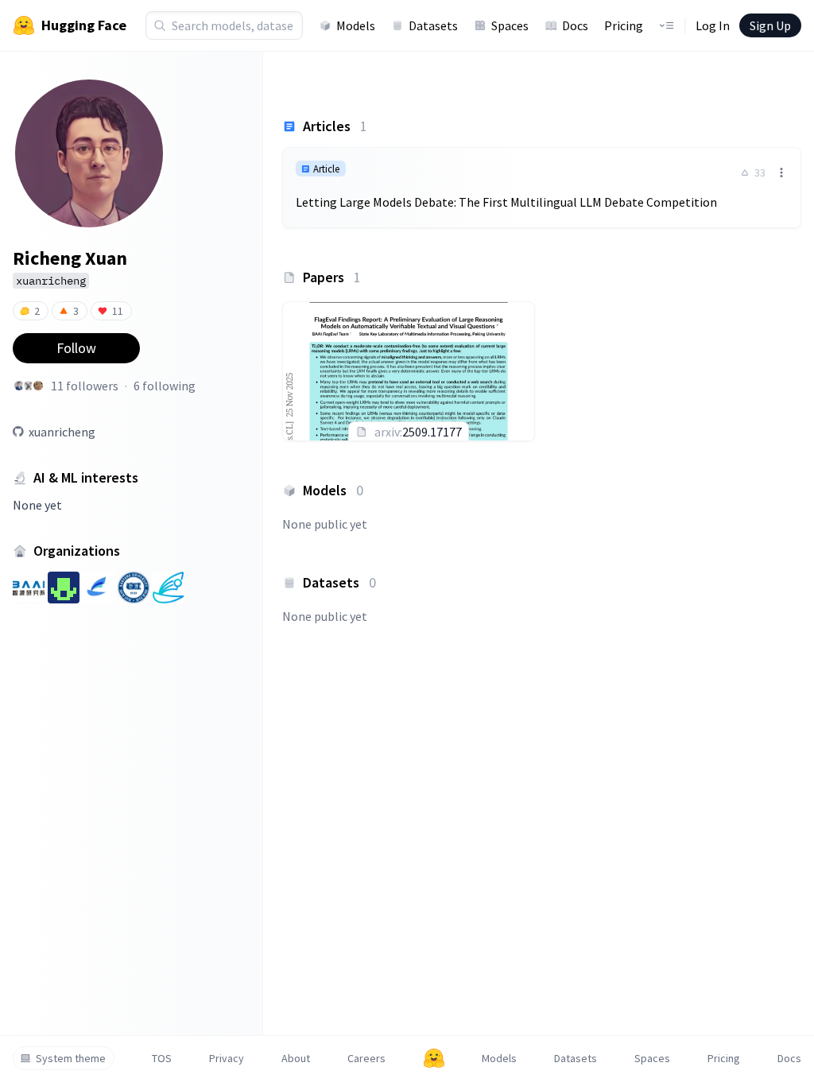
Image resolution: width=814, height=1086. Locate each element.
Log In (713, 25)
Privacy (226, 1058)
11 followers (84, 386)
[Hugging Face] (434, 1058)
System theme (71, 1058)
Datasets (433, 25)
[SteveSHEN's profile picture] (19, 385)
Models (355, 25)
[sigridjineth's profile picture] (38, 385)
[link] (541, 187)
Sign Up (770, 25)
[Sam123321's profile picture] (28, 385)
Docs (575, 25)
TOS (162, 1058)
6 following (165, 386)
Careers (366, 1058)
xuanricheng (62, 432)
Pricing (623, 25)
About (295, 1058)
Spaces (510, 25)
